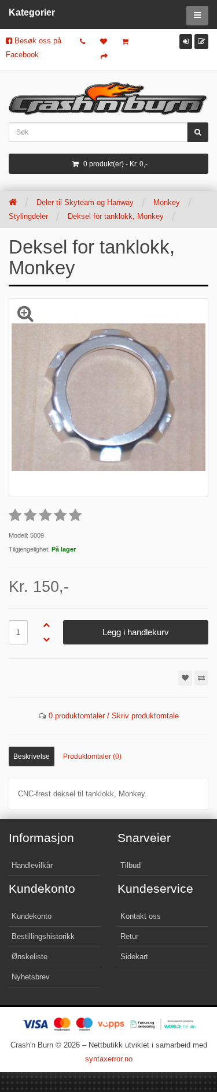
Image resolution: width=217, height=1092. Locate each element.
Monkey (166, 202)
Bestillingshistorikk (43, 936)
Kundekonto (32, 916)
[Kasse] (104, 56)
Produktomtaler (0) (92, 756)
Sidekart (134, 956)
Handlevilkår (32, 865)
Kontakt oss (140, 916)
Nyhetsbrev (31, 976)
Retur (129, 936)
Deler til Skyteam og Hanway (85, 202)
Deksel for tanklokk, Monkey (116, 216)
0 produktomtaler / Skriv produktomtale (114, 715)
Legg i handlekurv (135, 632)
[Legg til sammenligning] (201, 677)
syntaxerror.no (109, 1058)
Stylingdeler (28, 216)
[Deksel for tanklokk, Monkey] (108, 397)
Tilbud (130, 865)
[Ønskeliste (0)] (104, 41)
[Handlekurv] (125, 41)
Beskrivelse (31, 756)
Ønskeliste (29, 956)
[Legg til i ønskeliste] (185, 677)
